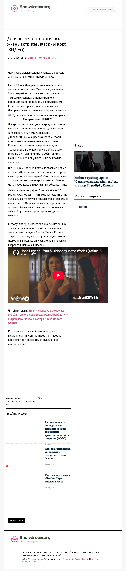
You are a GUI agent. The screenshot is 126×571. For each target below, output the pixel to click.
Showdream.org (36, 559)
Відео (47, 57)
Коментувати (16, 520)
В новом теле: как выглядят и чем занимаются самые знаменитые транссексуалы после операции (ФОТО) (57, 430)
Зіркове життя (35, 57)
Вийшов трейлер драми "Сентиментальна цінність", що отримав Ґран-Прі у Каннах (96, 182)
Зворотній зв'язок (71, 559)
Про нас (85, 559)
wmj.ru (19, 401)
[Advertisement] (38, 373)
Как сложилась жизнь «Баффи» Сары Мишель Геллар (57, 479)
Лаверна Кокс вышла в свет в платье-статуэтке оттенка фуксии (58, 453)
